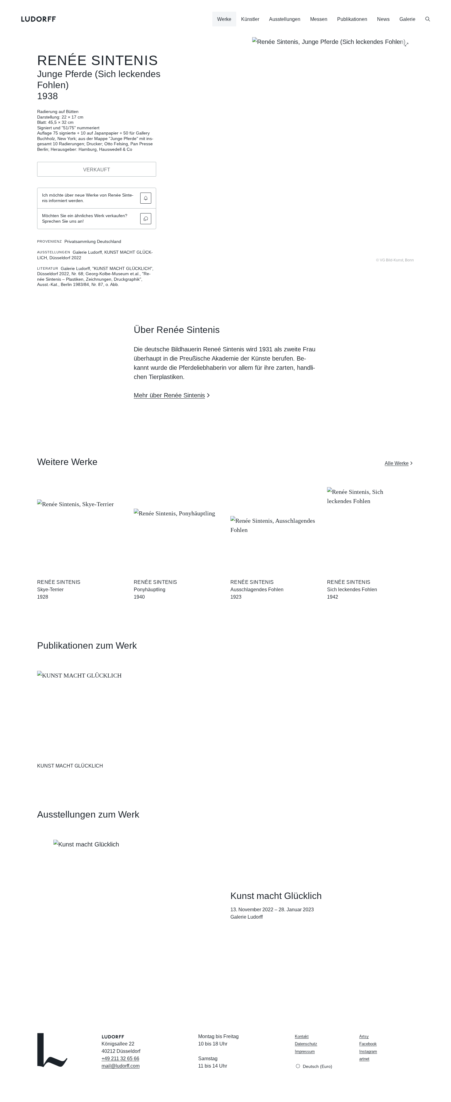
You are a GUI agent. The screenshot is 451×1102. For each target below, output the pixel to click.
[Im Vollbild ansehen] (406, 44)
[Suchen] (427, 19)
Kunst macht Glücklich (276, 896)
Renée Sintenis (97, 60)
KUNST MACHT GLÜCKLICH (70, 765)
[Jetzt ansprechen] (145, 218)
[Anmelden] (145, 198)
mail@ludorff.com (121, 1066)
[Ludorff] (38, 19)
